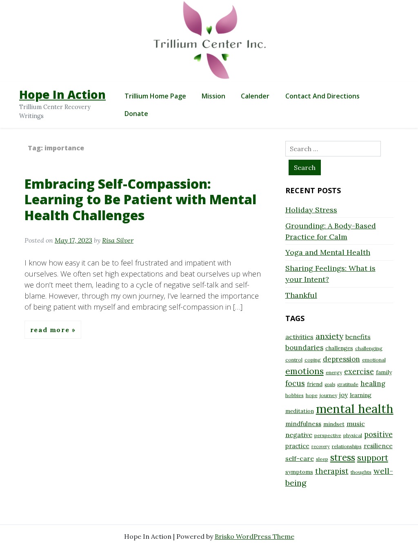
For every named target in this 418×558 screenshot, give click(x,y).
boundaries (304, 347)
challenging (368, 348)
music (356, 424)
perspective (327, 435)
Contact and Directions (322, 96)
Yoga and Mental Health (327, 252)
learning (360, 395)
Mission (213, 96)
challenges (339, 348)
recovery (320, 446)
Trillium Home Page (155, 96)
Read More (51, 330)
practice (297, 446)
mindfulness (303, 424)
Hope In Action (62, 94)
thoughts (361, 472)
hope (312, 395)
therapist (332, 471)
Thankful (301, 295)
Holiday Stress (311, 209)
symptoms (299, 471)
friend (314, 384)
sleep (322, 459)
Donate (136, 113)
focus (295, 383)
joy (343, 395)
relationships (347, 446)
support (372, 457)
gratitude (347, 384)
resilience (378, 446)
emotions (304, 371)
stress (342, 457)
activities (299, 337)
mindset (334, 424)
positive (378, 434)
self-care (299, 458)
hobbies (294, 395)
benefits (358, 337)
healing (372, 383)
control (293, 360)
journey (328, 395)
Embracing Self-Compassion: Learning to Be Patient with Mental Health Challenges (140, 199)
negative (298, 435)
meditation (299, 411)
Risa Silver (117, 240)
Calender (255, 96)
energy (334, 372)
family (384, 372)
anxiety (329, 336)
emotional (374, 360)
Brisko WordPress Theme (254, 536)
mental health (355, 408)
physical (352, 435)
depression (341, 359)
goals (330, 384)
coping (313, 360)
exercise (359, 371)
